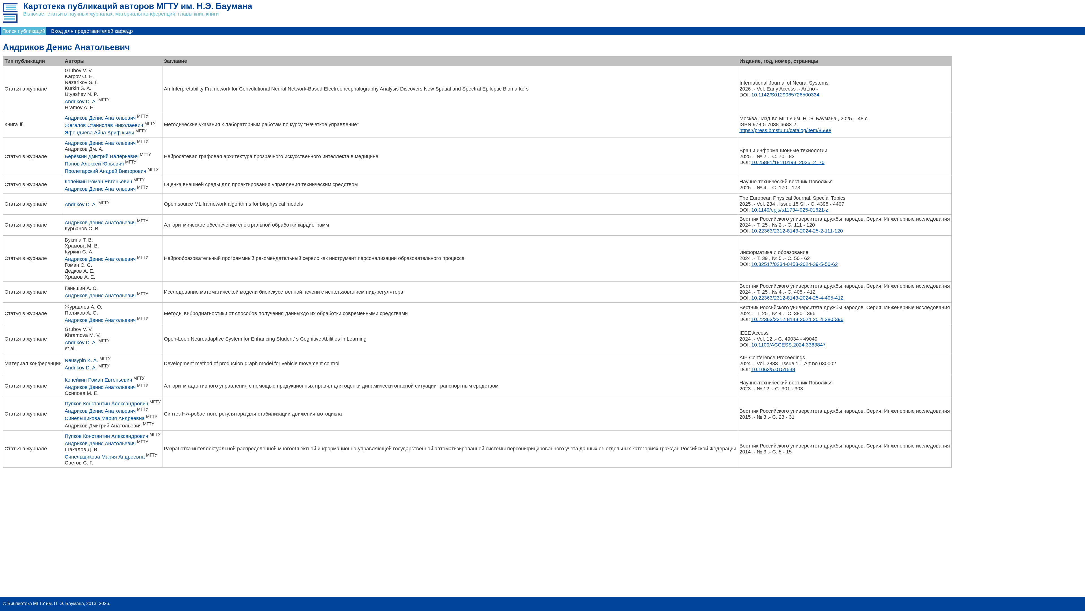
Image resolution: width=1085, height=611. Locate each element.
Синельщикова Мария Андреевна (105, 418)
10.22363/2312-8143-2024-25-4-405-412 (797, 298)
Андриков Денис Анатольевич (100, 118)
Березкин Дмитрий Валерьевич (101, 156)
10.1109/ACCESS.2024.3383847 (788, 345)
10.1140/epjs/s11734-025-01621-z (789, 210)
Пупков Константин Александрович (106, 403)
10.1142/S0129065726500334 (785, 95)
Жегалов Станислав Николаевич (104, 125)
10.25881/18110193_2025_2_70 (787, 162)
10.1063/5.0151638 (773, 369)
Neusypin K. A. (81, 360)
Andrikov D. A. (81, 101)
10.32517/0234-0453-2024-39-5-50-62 (794, 264)
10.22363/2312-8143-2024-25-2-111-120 (797, 231)
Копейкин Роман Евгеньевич (98, 181)
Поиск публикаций (23, 31)
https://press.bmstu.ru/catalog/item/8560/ (785, 130)
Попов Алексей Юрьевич (94, 164)
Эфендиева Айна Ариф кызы (99, 132)
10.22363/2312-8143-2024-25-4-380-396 (797, 319)
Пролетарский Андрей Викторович (105, 171)
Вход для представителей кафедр (92, 31)
